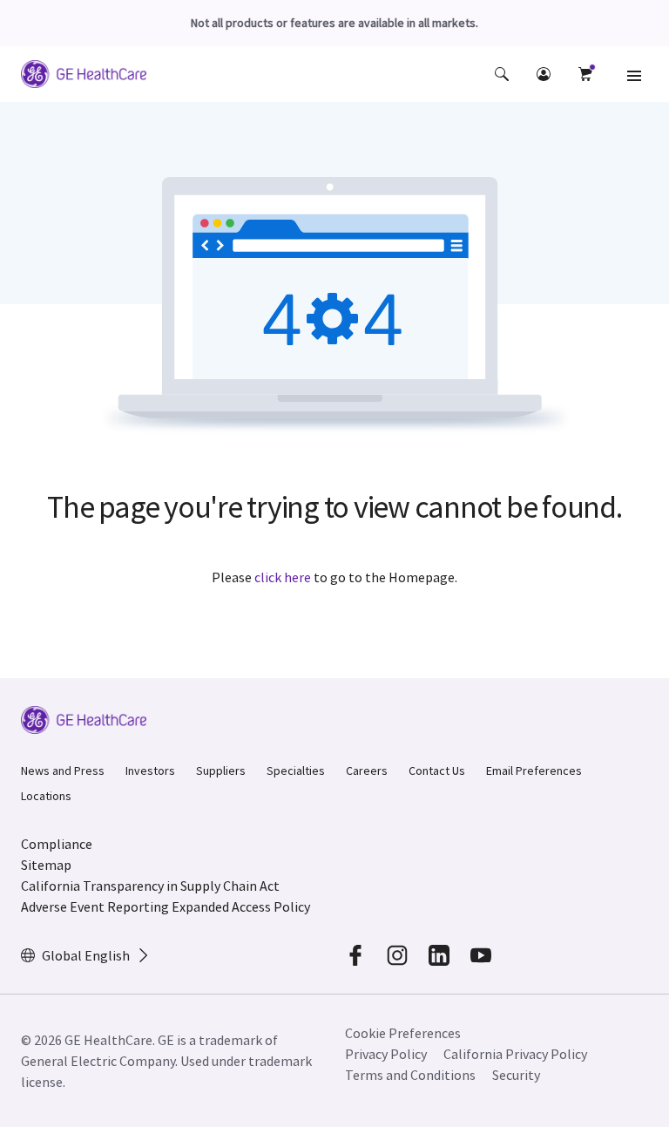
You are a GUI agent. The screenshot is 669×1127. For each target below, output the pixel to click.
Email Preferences (534, 770)
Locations (46, 796)
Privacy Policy (386, 1054)
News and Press (63, 770)
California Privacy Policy (515, 1054)
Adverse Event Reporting (95, 906)
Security (516, 1074)
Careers (367, 770)
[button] (501, 74)
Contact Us (437, 770)
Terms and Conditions (410, 1074)
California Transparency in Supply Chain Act (150, 885)
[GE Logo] (83, 76)
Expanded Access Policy (241, 906)
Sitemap (46, 864)
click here (282, 577)
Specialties (296, 770)
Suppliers (221, 770)
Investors (150, 770)
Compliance (56, 843)
